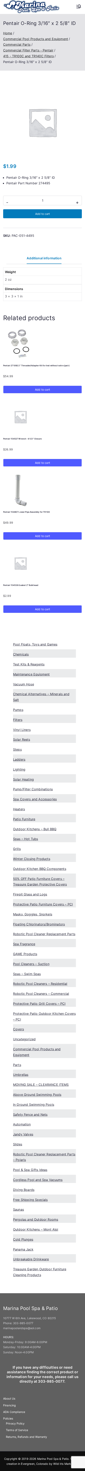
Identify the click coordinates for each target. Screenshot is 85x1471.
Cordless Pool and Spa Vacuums (38, 1180)
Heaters (19, 809)
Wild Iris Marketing (65, 1463)
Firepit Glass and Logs (30, 894)
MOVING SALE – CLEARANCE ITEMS (41, 1085)
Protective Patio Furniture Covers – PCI (43, 904)
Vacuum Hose (23, 684)
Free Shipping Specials (30, 1200)
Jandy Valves (23, 1134)
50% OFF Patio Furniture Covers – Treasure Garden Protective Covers (40, 882)
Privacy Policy (15, 1423)
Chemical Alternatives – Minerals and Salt (41, 697)
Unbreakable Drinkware (31, 1259)
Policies (8, 1418)
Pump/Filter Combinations (33, 789)
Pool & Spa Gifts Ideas (30, 1170)
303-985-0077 (23, 1323)
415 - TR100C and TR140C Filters (28, 56)
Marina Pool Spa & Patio (53, 1458)
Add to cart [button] (42, 389)
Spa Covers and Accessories (35, 799)
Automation (22, 1124)
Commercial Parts (17, 44)
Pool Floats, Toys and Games (35, 644)
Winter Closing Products (31, 859)
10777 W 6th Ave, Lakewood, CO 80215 (29, 1318)
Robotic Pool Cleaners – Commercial (41, 994)
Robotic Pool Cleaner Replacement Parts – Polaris (44, 1157)
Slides (17, 1144)
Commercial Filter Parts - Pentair (28, 50)
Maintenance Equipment (31, 674)
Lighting (19, 769)
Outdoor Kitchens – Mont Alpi (35, 1229)
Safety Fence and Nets (30, 1115)
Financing (9, 1405)
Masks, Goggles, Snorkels (32, 914)
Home (7, 33)
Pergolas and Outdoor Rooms (35, 1219)
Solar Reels (21, 739)
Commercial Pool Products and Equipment (35, 39)
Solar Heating (23, 779)
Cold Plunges (23, 1239)
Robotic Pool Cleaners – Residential (40, 984)
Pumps (18, 710)
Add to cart (42, 213)
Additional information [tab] (44, 258)
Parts (17, 1065)
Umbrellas (20, 1075)
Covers (18, 1029)
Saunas (18, 1209)
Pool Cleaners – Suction (31, 964)
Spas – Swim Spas (27, 974)
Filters (17, 720)
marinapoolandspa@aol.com (22, 1328)
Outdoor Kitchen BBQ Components (39, 869)
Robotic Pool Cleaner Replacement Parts (44, 934)
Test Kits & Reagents (28, 664)
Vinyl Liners (22, 730)
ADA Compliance (14, 1412)
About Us (9, 1398)
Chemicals (21, 654)
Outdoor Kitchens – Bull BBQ (34, 829)
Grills (17, 849)
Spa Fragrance (24, 944)
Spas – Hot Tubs (25, 839)
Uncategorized (24, 1039)
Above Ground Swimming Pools (37, 1095)
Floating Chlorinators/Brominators (39, 924)
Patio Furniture (24, 819)
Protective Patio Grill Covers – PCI (39, 1004)
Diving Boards (23, 1190)
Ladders (19, 759)
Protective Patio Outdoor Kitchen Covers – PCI (44, 1016)
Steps (17, 749)
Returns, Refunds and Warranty (26, 1436)
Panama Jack (23, 1249)
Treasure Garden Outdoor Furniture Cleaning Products (39, 1272)
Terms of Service (17, 1430)
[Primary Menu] (79, 7)
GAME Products (25, 954)
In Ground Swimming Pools (33, 1105)
